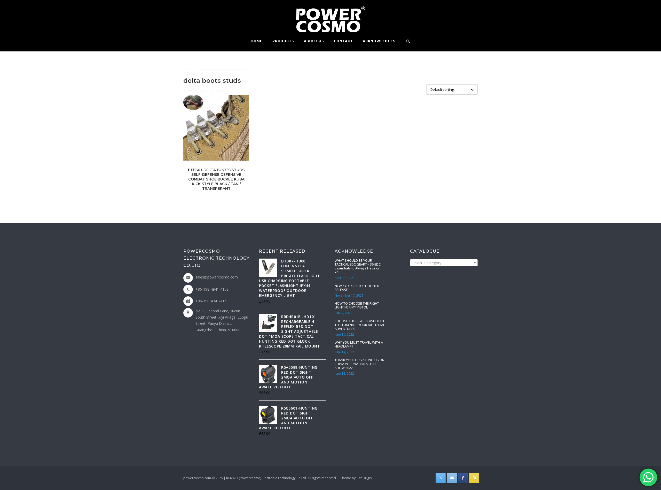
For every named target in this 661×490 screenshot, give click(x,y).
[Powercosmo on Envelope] (452, 478)
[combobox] (443, 262)
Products (283, 41)
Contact (343, 41)
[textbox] (443, 263)
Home (256, 41)
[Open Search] (408, 41)
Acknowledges (379, 41)
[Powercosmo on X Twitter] (441, 478)
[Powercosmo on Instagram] (474, 478)
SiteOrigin (364, 478)
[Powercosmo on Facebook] (463, 478)
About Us (314, 41)
